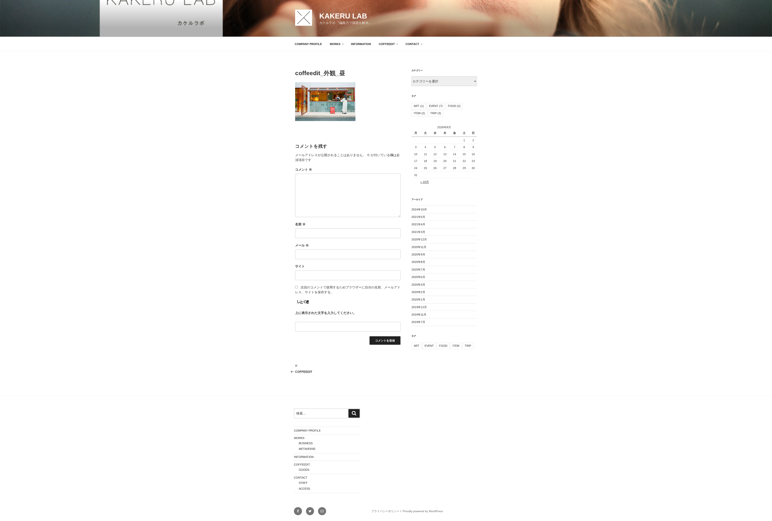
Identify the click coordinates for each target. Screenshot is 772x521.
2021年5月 (418, 216)
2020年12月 (419, 239)
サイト (300, 266)
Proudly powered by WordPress (423, 511)
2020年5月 (418, 277)
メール (302, 245)
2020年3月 (418, 284)
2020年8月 (418, 262)
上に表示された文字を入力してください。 (325, 313)
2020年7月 (418, 269)
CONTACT (412, 44)
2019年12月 (419, 307)
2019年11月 (419, 314)
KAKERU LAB (343, 16)
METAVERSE (307, 448)
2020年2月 (418, 292)
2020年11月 (419, 247)
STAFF (303, 482)
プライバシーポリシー (385, 511)
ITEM (419, 113)
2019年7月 (418, 322)
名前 (300, 224)
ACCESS (304, 488)
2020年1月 (418, 299)
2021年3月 (418, 232)
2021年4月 (418, 224)
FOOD (454, 106)
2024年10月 (419, 209)
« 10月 (424, 182)
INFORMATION (361, 44)
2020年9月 (418, 254)
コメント (303, 169)
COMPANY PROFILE (308, 44)
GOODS (304, 469)
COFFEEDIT (387, 44)
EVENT (436, 106)
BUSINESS (306, 443)
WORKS (335, 44)
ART (419, 106)
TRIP (435, 113)
